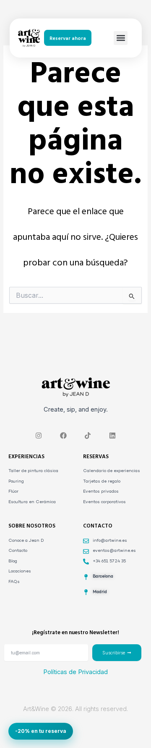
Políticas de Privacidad (75, 672)
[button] (121, 38)
